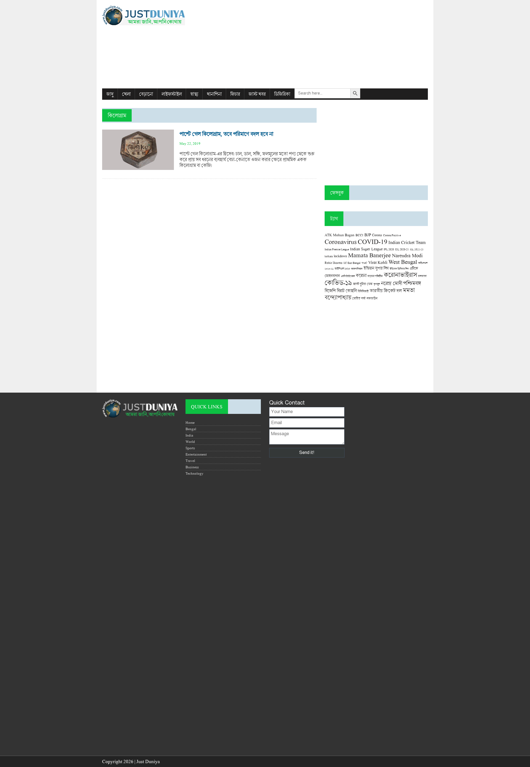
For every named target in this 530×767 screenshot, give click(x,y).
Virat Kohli (377, 262)
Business (192, 467)
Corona (377, 235)
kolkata (329, 256)
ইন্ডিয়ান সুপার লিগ (376, 268)
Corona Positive (392, 235)
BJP (367, 234)
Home (190, 422)
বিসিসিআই (363, 291)
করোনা (361, 275)
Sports (190, 448)
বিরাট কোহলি (347, 290)
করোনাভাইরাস (400, 275)
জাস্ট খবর (257, 94)
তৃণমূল (376, 284)
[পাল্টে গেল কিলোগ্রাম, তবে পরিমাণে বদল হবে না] (138, 167)
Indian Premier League (337, 249)
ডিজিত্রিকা (282, 94)
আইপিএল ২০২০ (342, 268)
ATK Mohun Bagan (339, 235)
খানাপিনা (214, 94)
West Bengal (402, 261)
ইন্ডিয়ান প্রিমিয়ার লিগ (399, 268)
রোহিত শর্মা (358, 298)
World (190, 441)
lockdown (340, 256)
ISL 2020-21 (402, 249)
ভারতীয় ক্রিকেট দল (386, 290)
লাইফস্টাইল (171, 94)
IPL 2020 (389, 249)
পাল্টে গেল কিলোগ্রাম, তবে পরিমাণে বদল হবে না (226, 134)
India (189, 435)
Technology (194, 473)
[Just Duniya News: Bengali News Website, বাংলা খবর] (153, 15)
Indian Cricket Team (407, 242)
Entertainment (196, 454)
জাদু (109, 94)
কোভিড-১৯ (338, 283)
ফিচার (235, 94)
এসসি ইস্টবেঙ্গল (348, 276)
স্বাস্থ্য (194, 94)
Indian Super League (366, 248)
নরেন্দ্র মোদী (391, 283)
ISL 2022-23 (416, 249)
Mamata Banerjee (369, 254)
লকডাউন (372, 298)
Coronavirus (341, 241)
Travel (190, 460)
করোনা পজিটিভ (375, 276)
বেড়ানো (146, 94)
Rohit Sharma (333, 262)
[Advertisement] (320, 44)
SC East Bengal (352, 262)
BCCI (359, 235)
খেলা (126, 94)
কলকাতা (422, 276)
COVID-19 (372, 241)
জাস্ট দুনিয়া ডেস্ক (362, 284)
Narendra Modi (407, 255)
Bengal (191, 429)
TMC (364, 262)
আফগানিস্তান (356, 268)
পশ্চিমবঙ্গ (412, 283)
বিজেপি (330, 290)
